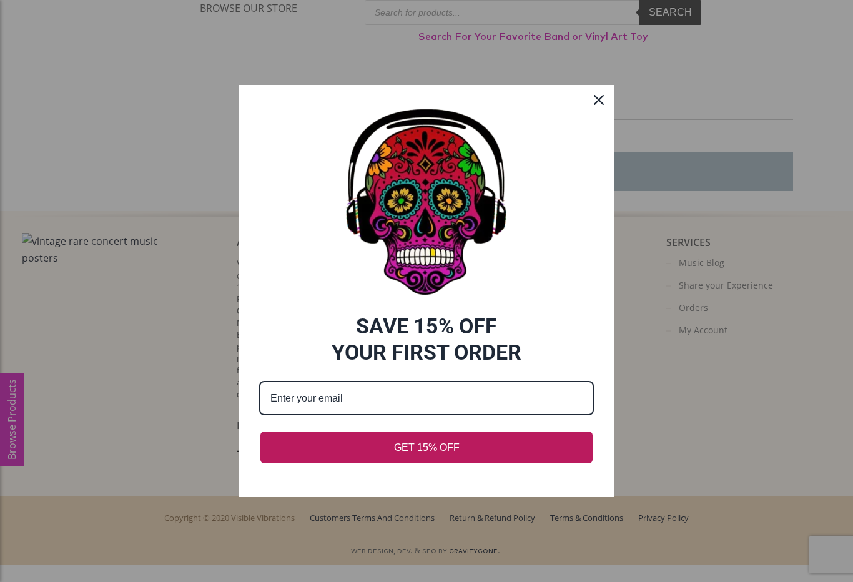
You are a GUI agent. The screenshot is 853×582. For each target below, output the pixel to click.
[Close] (599, 100)
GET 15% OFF (427, 447)
